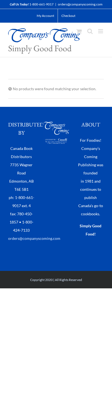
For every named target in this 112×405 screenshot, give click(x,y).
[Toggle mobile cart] (79, 31)
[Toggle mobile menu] (101, 31)
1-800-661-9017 (41, 4)
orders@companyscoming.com (80, 4)
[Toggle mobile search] (90, 31)
